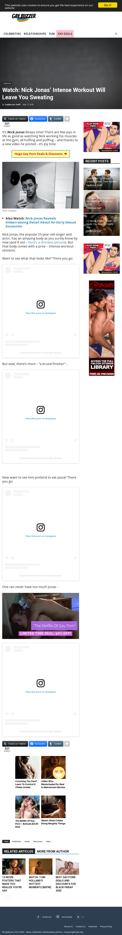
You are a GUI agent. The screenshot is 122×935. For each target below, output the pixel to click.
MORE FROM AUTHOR (53, 851)
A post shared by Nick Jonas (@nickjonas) (41, 352)
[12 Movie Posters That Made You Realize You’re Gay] (14, 866)
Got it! (107, 5)
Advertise (92, 926)
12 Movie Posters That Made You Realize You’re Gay (12, 884)
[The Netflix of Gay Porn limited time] (40, 641)
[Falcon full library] (101, 374)
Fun (52, 34)
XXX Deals (65, 34)
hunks (27, 841)
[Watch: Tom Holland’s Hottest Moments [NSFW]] (40, 866)
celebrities (16, 841)
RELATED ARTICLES (18, 851)
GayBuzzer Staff (12, 104)
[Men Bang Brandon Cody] (102, 151)
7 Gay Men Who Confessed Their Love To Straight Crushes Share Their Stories (101, 178)
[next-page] (9, 897)
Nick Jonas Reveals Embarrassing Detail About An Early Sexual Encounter (41, 222)
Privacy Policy (106, 926)
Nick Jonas (37, 841)
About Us (68, 926)
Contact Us (80, 926)
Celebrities (12, 34)
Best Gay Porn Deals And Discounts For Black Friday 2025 (66, 884)
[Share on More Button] (67, 119)
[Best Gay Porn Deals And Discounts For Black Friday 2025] (67, 866)
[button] (116, 33)
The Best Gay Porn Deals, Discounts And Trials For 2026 (100, 201)
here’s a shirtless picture (46, 242)
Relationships (35, 34)
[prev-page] (4, 897)
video (48, 841)
